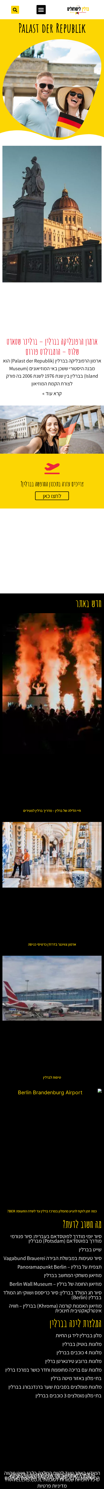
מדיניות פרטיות (52, 1485)
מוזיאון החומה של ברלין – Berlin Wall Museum (55, 1283)
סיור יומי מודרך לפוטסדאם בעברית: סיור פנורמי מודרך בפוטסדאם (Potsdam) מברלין (56, 1238)
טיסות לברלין (52, 1077)
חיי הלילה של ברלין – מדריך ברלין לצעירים (52, 810)
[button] (41, 9)
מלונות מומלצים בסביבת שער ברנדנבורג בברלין (55, 1386)
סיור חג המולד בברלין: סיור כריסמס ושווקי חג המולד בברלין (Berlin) (52, 1295)
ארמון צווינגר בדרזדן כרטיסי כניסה (52, 944)
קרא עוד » (52, 393)
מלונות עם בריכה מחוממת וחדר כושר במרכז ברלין (53, 1369)
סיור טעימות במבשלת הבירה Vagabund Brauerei (53, 1258)
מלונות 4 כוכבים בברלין (79, 1352)
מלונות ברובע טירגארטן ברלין (73, 1361)
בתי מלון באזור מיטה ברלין (76, 1378)
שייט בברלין (90, 1249)
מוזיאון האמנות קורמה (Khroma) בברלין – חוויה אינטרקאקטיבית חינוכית (55, 1308)
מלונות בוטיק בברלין (82, 1344)
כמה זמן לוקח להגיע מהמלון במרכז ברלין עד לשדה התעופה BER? (52, 1211)
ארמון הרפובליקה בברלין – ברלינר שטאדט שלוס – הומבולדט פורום (52, 346)
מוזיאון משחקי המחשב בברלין (73, 1275)
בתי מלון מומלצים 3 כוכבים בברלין (69, 1395)
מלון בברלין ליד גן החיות (79, 1335)
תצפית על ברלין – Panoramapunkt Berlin (59, 1266)
